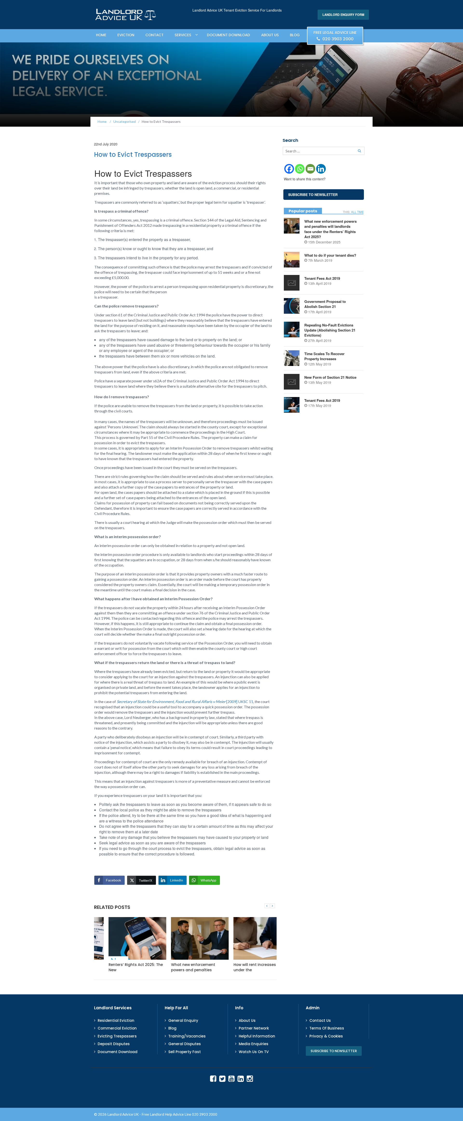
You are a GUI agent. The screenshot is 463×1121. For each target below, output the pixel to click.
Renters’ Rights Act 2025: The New (121, 967)
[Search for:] (324, 151)
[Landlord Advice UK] (125, 14)
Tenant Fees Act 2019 (322, 278)
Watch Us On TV (254, 1051)
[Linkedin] (321, 169)
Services (183, 35)
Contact (154, 35)
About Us (270, 35)
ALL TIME (357, 212)
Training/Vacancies (187, 1036)
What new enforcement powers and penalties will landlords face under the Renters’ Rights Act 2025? (330, 229)
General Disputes (184, 1043)
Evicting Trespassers (117, 1036)
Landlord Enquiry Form (343, 15)
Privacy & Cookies (326, 1036)
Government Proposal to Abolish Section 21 (325, 304)
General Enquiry (183, 1020)
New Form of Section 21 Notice (330, 377)
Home (101, 35)
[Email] (310, 169)
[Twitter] (222, 1078)
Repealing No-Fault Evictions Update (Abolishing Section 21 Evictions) (329, 330)
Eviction (125, 35)
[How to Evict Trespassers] (267, 906)
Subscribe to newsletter (334, 1051)
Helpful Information (257, 1036)
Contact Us (320, 1020)
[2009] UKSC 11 (185, 701)
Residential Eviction (116, 1020)
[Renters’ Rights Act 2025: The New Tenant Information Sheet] (123, 938)
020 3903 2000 (335, 36)
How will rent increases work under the (245, 967)
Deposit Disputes (114, 1043)
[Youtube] (231, 1078)
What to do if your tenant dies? (330, 255)
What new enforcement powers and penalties (179, 967)
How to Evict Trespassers (133, 154)
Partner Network (254, 1028)
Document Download (228, 35)
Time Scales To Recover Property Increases (324, 356)
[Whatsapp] (300, 169)
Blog (295, 35)
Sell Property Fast (184, 1051)
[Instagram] (250, 1078)
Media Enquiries (253, 1043)
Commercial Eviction (117, 1028)
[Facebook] (289, 169)
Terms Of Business (326, 1028)
